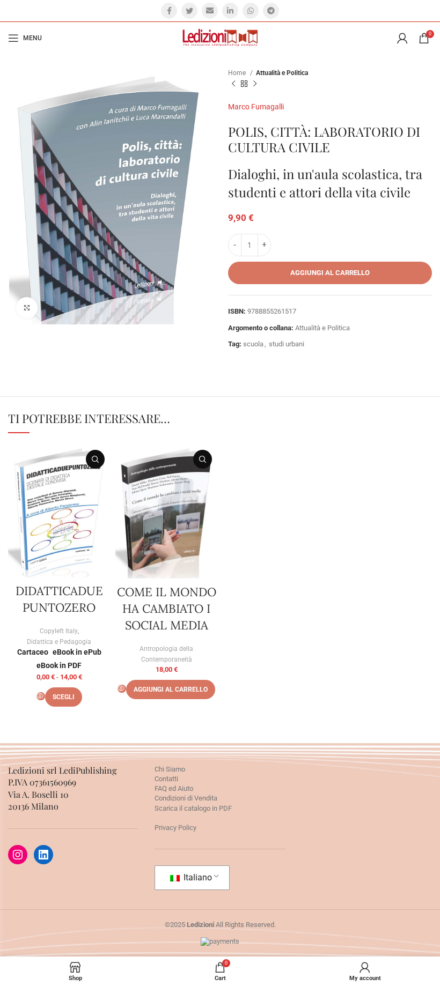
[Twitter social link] (189, 11)
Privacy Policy (175, 828)
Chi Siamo (170, 769)
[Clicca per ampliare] (27, 307)
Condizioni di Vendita (186, 798)
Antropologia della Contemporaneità (166, 654)
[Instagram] (17, 854)
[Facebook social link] (169, 11)
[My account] (402, 38)
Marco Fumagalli (256, 106)
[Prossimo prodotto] (255, 84)
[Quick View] (40, 696)
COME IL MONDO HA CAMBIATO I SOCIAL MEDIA (166, 608)
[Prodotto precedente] (233, 84)
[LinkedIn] (43, 854)
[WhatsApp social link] (251, 11)
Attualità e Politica (282, 73)
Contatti (166, 779)
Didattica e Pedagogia (59, 642)
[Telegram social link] (271, 11)
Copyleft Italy (59, 631)
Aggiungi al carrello (330, 273)
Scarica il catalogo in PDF (193, 808)
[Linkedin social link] (230, 11)
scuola (253, 344)
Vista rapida (95, 459)
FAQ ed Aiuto (174, 788)
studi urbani (286, 344)
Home (237, 73)
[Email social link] (210, 11)
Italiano (196, 877)
